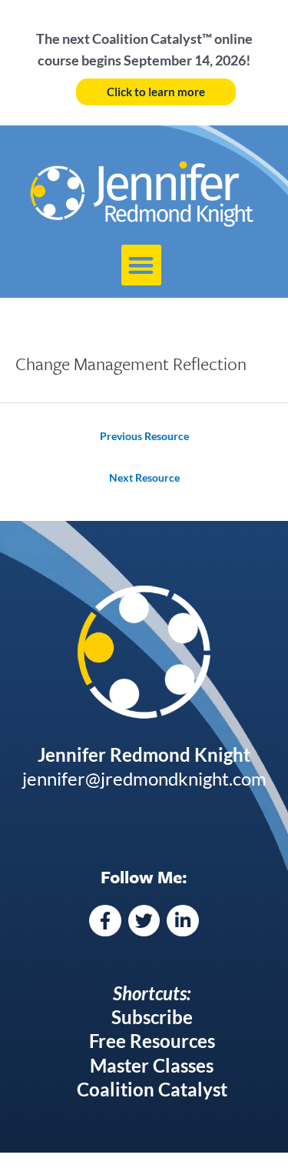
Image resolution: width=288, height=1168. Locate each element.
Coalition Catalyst (152, 1089)
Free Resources (152, 1041)
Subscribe (152, 1017)
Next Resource (144, 477)
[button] (141, 265)
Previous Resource (144, 435)
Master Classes (152, 1065)
